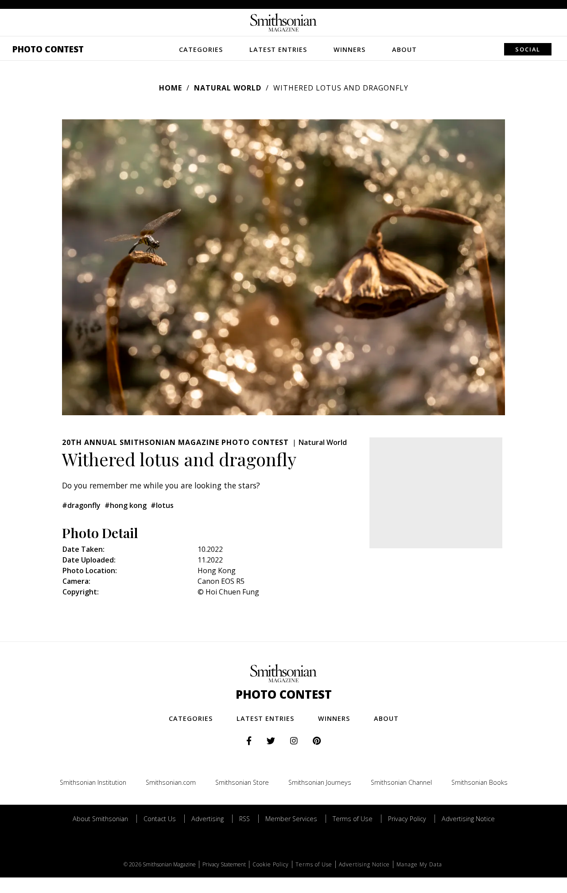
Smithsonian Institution (93, 782)
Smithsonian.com (171, 782)
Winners (349, 49)
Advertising (207, 818)
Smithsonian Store (242, 782)
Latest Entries (278, 49)
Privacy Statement (224, 864)
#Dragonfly (81, 505)
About (404, 49)
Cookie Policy (270, 864)
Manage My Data (419, 864)
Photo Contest (48, 49)
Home (170, 88)
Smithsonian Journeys (319, 782)
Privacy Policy (407, 818)
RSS (244, 818)
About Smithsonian (100, 818)
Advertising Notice (468, 818)
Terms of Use (353, 818)
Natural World (227, 88)
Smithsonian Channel (401, 782)
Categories (201, 49)
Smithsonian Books (479, 782)
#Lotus (162, 505)
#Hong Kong (126, 505)
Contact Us (160, 818)
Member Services (291, 818)
